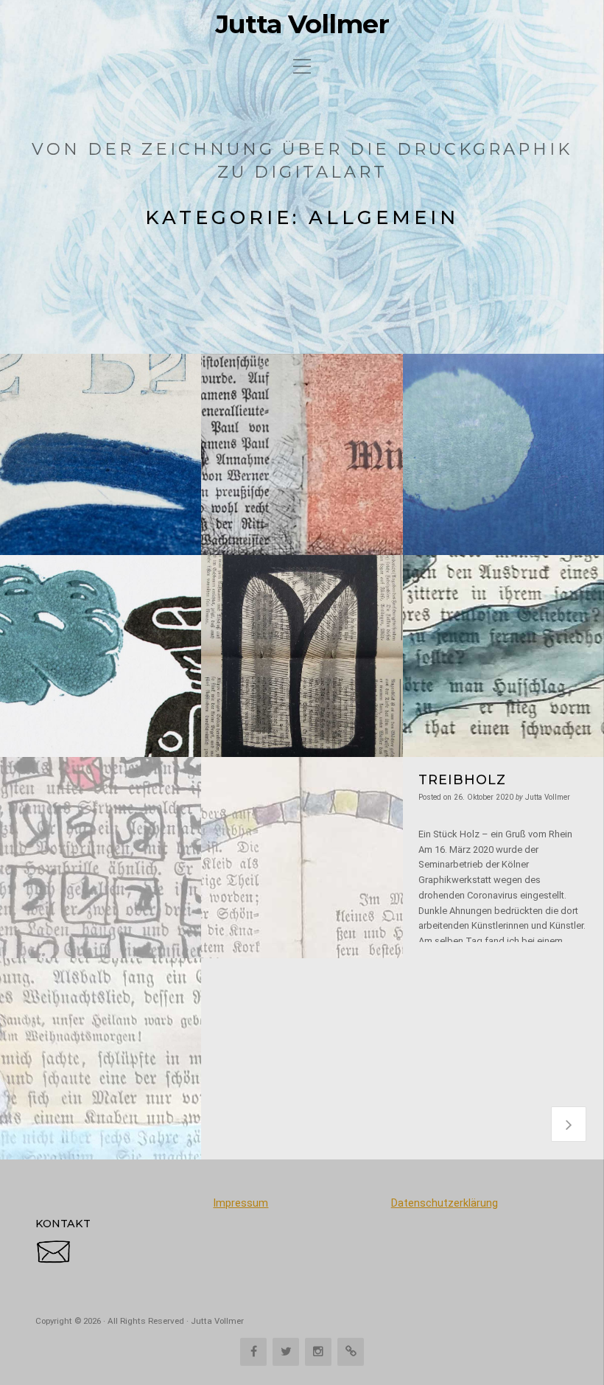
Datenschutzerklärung (444, 1203)
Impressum (240, 1203)
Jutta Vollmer (302, 24)
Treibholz (462, 779)
